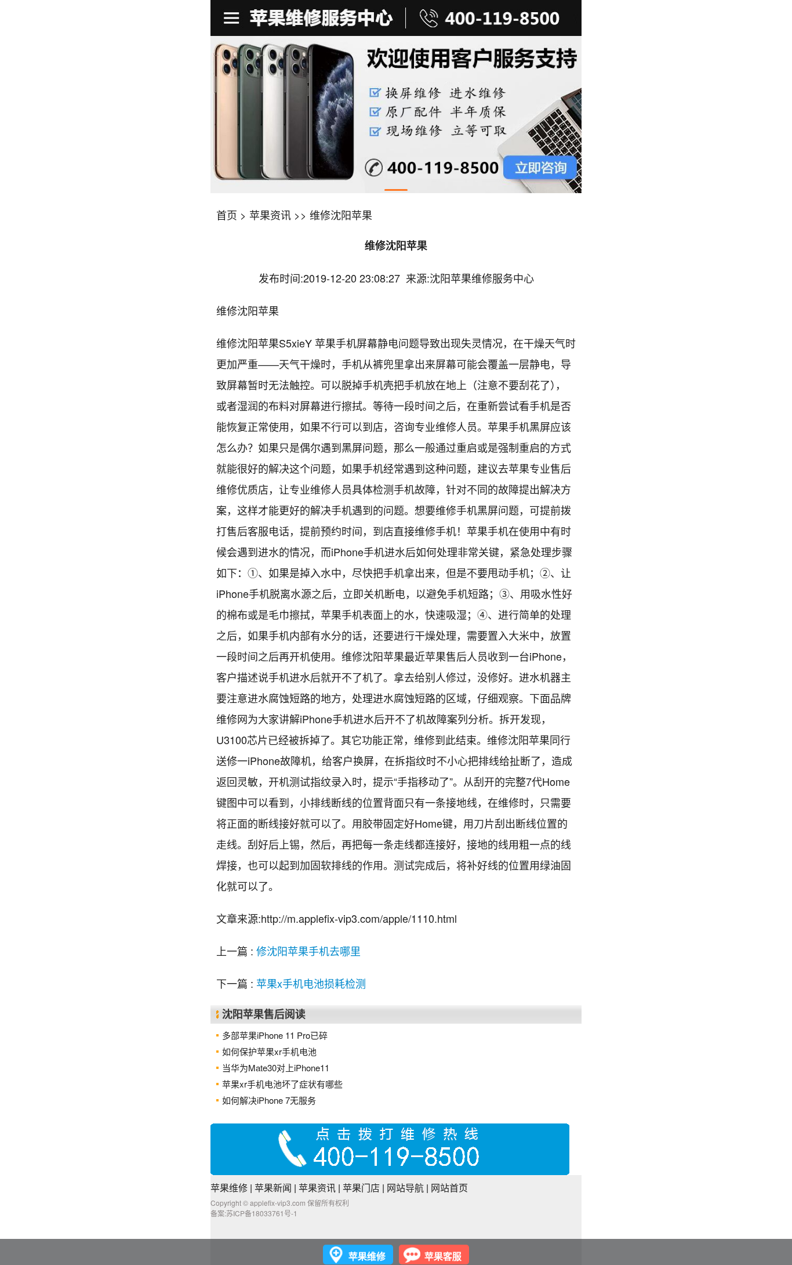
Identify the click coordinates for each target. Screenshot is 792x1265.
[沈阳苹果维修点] (396, 114)
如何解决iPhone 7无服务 (269, 1100)
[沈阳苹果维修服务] (396, 18)
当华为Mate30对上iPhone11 (275, 1067)
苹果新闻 (273, 1187)
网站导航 (405, 1187)
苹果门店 (361, 1187)
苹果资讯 (270, 214)
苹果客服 (443, 1256)
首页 (226, 214)
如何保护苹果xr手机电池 (269, 1051)
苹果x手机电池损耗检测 (311, 983)
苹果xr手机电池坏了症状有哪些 (282, 1084)
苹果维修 (229, 1187)
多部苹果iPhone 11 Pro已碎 (275, 1035)
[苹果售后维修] (232, 18)
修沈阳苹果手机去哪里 (308, 950)
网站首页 (449, 1187)
